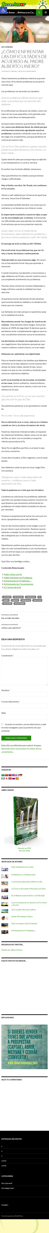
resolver (37, 600)
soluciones (19, 603)
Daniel (14, 71)
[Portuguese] (10, 778)
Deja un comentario (27, 71)
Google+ (4, 1205)
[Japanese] (6, 778)
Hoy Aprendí (7, 47)
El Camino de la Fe (12, 587)
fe (40, 597)
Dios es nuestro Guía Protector (24, 923)
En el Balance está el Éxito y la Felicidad (28, 895)
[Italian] (3, 778)
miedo (6, 600)
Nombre (5, 690)
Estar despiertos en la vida (22, 867)
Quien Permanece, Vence (22, 916)
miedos (15, 600)
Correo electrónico (10, 701)
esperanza (31, 597)
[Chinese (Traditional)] (10, 775)
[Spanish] (17, 778)
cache (3, 1161)
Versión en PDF (24, 848)
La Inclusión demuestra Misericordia (27, 881)
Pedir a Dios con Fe (13, 574)
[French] (17, 775)
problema (26, 600)
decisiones (18, 597)
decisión (7, 597)
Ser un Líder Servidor (10, 616)
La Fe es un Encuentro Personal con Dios (28, 888)
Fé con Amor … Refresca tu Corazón (18, 12)
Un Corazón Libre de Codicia (23, 909)
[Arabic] (3, 775)
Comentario (7, 655)
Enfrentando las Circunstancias (18, 584)
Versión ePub (24, 851)
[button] (3, 10)
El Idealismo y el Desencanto (23, 874)
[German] (20, 775)
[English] (13, 775)
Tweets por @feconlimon (11, 950)
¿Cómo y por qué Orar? (11, 626)
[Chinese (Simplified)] (6, 775)
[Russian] (13, 778)
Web (3, 713)
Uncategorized (7, 1188)
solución (7, 603)
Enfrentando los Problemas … (18, 580)
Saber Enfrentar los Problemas (18, 577)
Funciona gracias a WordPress (12, 1216)
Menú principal (45, 12)
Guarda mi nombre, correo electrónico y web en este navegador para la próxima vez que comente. (23, 727)
